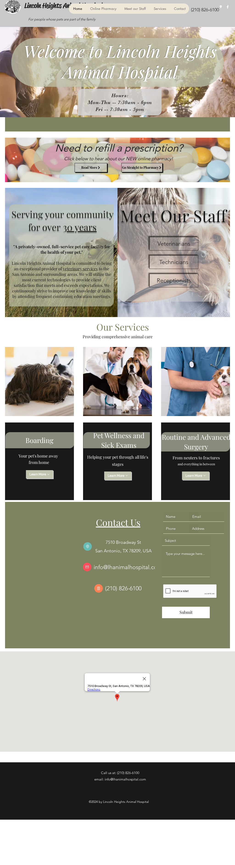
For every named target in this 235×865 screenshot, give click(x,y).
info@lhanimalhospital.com (128, 567)
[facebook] (227, 7)
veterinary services (80, 268)
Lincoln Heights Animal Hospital (63, 5)
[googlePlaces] (220, 7)
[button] (134, 8)
